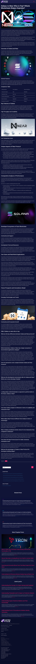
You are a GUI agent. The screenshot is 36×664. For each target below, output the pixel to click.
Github (2, 635)
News (6, 628)
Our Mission (3, 628)
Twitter (5, 633)
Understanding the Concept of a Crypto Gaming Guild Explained (12, 473)
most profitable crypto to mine (5, 649)
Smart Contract (3, 626)
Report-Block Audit (4, 625)
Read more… (23, 504)
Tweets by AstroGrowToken (7, 485)
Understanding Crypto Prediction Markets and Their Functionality (13, 477)
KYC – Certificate (9, 625)
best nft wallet (3, 651)
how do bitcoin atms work (5, 647)
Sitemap (2, 631)
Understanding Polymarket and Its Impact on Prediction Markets (13, 475)
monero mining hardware (5, 650)
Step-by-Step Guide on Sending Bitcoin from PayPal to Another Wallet (18, 558)
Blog (3, 499)
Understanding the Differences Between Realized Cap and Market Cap (18, 574)
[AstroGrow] (5, 1)
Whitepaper (5, 635)
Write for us (3, 658)
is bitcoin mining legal (4, 648)
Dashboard (7, 626)
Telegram (2, 633)
